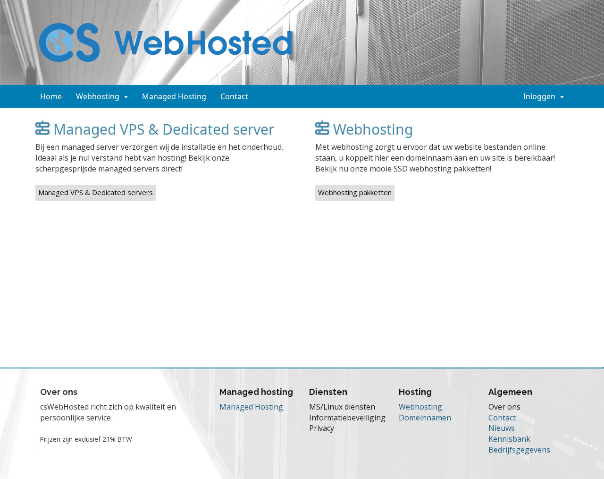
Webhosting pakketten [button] (355, 192)
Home (51, 96)
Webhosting (99, 96)
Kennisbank (509, 439)
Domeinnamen (425, 417)
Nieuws (501, 428)
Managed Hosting (174, 96)
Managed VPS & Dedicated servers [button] (95, 192)
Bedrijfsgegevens (519, 450)
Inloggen (541, 96)
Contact (234, 96)
